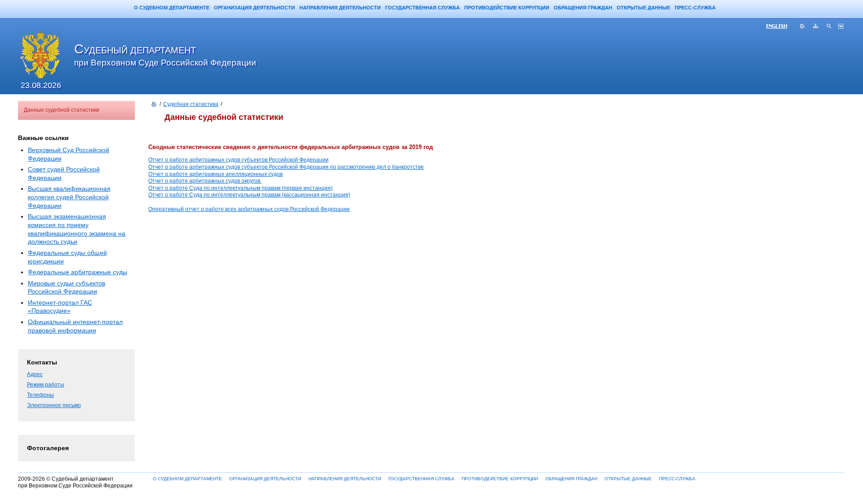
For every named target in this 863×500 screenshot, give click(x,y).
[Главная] (154, 104)
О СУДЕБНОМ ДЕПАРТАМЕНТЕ (171, 7)
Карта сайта (816, 27)
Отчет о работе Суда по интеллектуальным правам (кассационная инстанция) (249, 195)
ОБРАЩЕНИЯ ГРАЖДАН (583, 7)
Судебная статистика (190, 104)
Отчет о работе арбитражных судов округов (205, 181)
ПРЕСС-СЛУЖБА (695, 7)
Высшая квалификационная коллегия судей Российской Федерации (69, 197)
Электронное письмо (54, 405)
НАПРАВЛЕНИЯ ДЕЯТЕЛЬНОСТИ (340, 7)
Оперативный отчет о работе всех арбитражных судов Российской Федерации (249, 209)
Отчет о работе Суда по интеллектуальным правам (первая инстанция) (240, 188)
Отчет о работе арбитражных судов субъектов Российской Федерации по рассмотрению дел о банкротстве (286, 167)
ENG (780, 27)
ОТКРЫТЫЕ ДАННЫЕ (643, 7)
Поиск (829, 27)
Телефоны (40, 395)
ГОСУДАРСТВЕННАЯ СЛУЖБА (422, 7)
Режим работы (45, 385)
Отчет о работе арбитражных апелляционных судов (215, 174)
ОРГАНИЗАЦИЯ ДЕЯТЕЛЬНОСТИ (254, 7)
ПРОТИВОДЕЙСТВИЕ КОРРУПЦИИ (506, 7)
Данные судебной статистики (61, 110)
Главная (802, 27)
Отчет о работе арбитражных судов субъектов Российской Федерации (238, 160)
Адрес (35, 374)
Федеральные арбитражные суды (77, 272)
